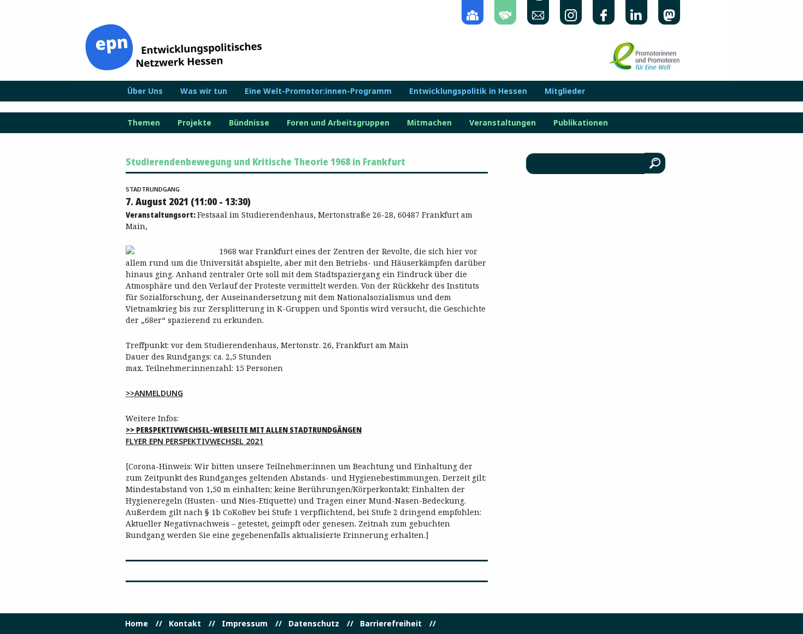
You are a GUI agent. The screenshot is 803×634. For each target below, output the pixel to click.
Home (136, 623)
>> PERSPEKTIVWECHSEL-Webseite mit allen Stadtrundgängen (244, 429)
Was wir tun (203, 91)
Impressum (245, 623)
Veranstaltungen (502, 123)
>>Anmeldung (154, 393)
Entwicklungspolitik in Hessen (468, 91)
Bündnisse (249, 123)
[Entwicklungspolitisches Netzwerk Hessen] (173, 46)
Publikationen (580, 123)
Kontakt (185, 623)
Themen (143, 123)
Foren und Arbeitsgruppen (338, 123)
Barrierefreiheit (391, 623)
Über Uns (145, 91)
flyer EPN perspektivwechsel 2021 (194, 441)
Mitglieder (565, 91)
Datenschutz (313, 623)
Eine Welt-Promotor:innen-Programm (318, 91)
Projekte (194, 123)
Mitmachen (429, 123)
